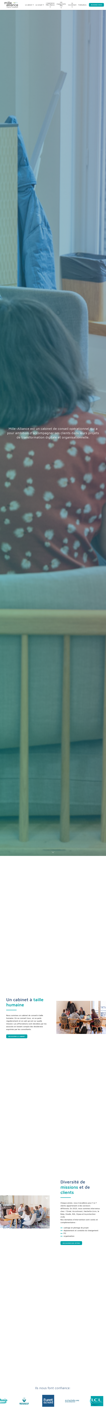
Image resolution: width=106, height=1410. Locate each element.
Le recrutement (72, 4)
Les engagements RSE (61, 4)
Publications (82, 5)
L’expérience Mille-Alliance (50, 4)
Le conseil (39, 5)
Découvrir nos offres (71, 1243)
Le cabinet (28, 5)
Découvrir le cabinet (16, 1036)
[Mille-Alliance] (11, 5)
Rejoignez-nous (96, 5)
